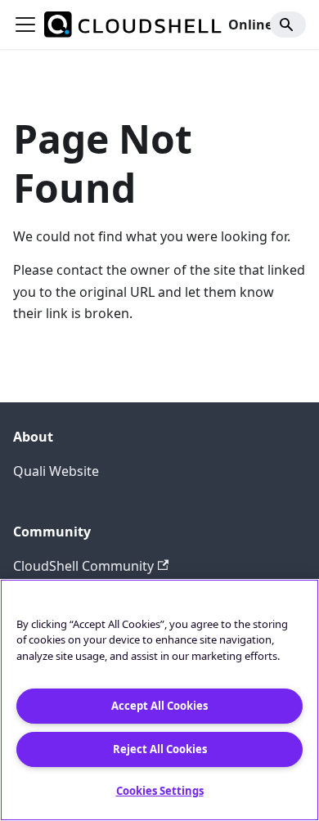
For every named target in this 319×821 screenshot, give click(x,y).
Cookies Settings (160, 790)
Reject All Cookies (160, 749)
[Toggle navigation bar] (25, 24)
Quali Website (56, 471)
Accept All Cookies (159, 705)
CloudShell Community (83, 566)
